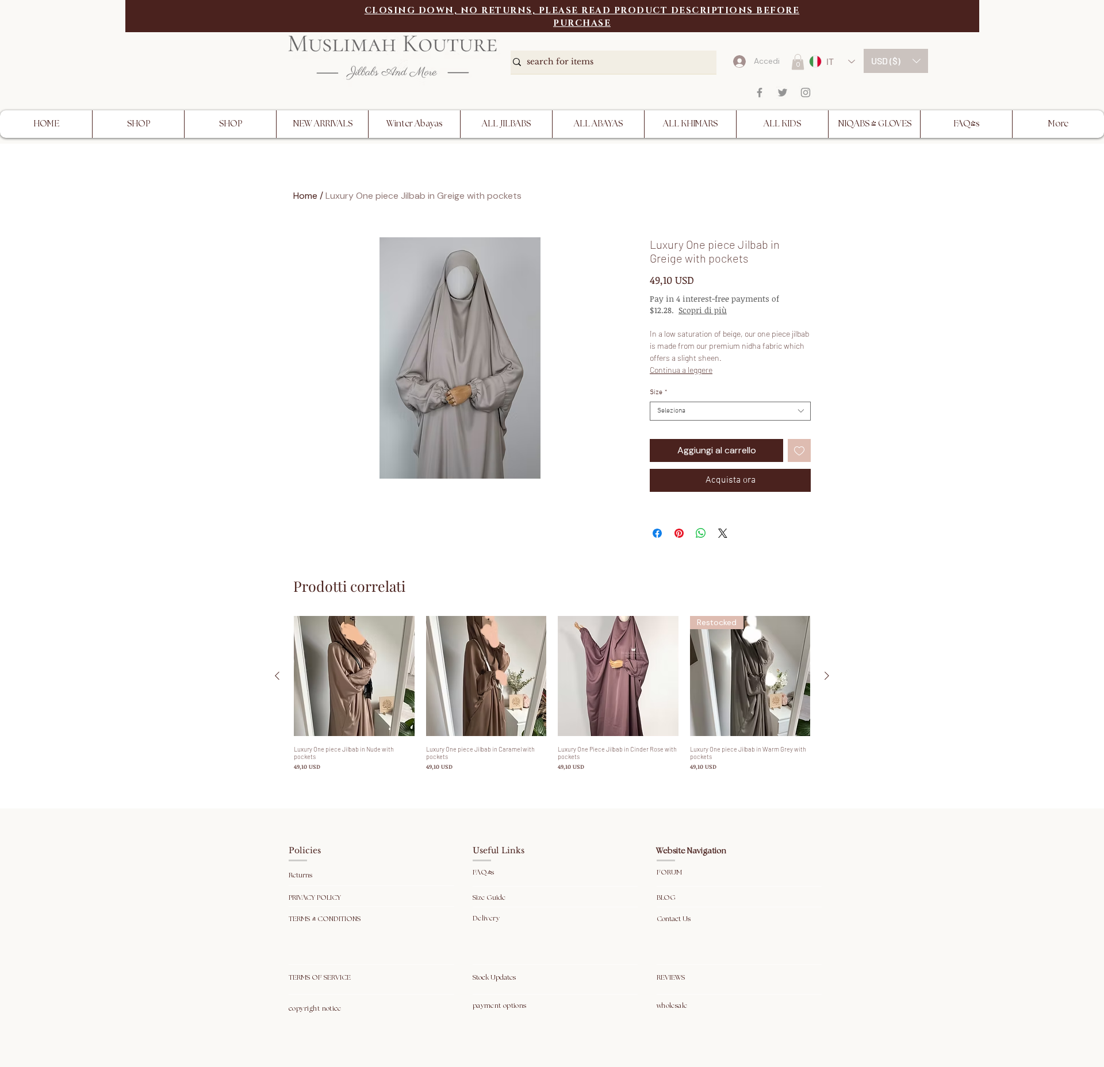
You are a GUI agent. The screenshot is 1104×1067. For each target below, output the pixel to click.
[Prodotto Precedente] (277, 676)
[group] (552, 693)
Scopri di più (702, 310)
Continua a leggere (681, 370)
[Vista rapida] (354, 676)
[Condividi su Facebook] (657, 533)
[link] (797, 62)
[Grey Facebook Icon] (759, 92)
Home (305, 196)
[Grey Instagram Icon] (805, 92)
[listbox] (896, 61)
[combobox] (730, 411)
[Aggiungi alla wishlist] (799, 450)
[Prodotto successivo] (827, 676)
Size (658, 392)
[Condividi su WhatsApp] (701, 533)
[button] (896, 61)
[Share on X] (723, 533)
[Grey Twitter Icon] (782, 92)
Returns (301, 875)
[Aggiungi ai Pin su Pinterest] (679, 533)
